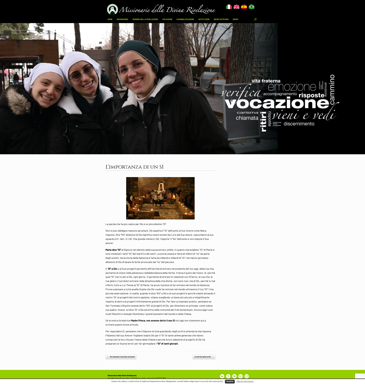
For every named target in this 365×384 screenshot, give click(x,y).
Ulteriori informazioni (245, 381)
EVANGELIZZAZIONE (185, 19)
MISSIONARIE (122, 19)
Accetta (229, 381)
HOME (110, 19)
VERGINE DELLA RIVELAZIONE (145, 19)
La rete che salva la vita (204, 357)
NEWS (235, 19)
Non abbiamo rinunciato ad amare (121, 357)
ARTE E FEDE (204, 19)
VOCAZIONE (167, 19)
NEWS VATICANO (221, 19)
